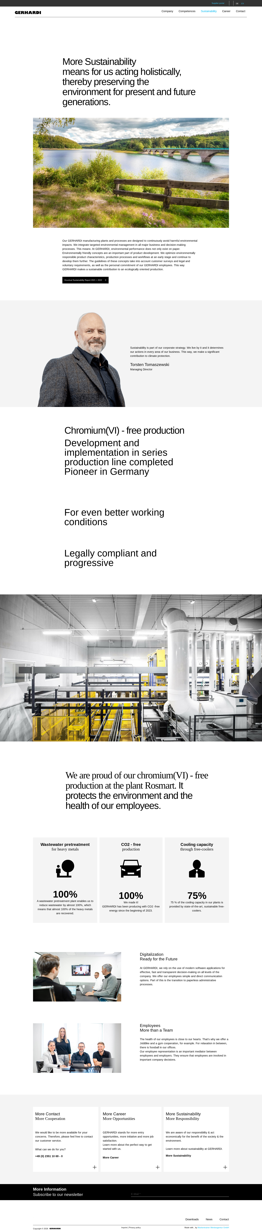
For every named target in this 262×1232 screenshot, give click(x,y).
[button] (231, 3)
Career (226, 11)
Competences (187, 11)
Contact (240, 11)
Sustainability (209, 11)
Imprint (124, 1227)
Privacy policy (135, 1227)
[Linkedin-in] (219, 1212)
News (209, 1219)
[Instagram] (227, 1212)
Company (167, 11)
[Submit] (228, 1194)
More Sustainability (178, 1155)
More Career (111, 1157)
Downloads (192, 1219)
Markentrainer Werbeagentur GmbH (213, 1227)
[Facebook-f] (212, 1212)
